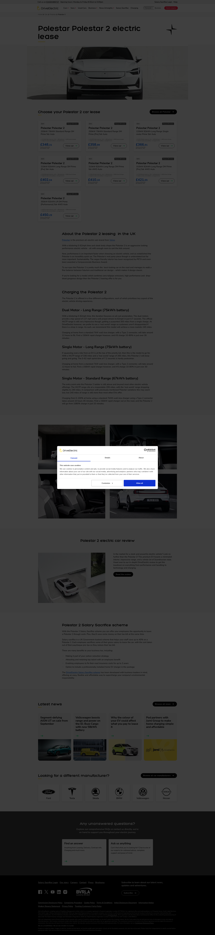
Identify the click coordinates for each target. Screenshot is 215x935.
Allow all (139, 483)
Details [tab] (107, 458)
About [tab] (141, 458)
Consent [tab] (74, 458)
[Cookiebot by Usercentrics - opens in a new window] (145, 450)
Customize (106, 483)
